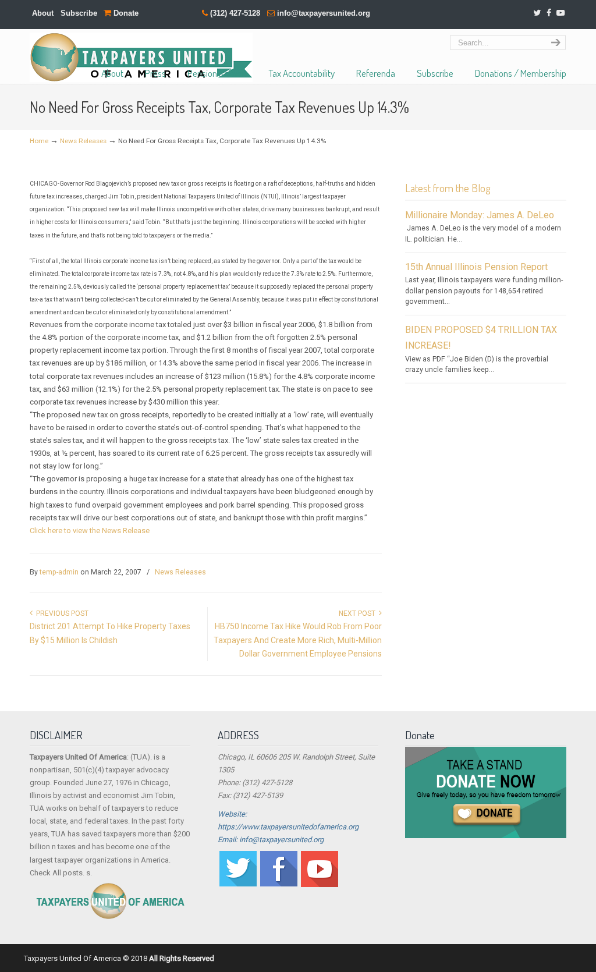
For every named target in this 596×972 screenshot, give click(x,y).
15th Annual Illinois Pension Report (476, 266)
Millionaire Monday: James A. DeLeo (479, 215)
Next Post (359, 613)
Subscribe (79, 13)
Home (39, 141)
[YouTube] (561, 13)
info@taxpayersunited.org (323, 13)
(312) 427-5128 (235, 13)
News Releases (83, 141)
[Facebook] (549, 13)
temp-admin (59, 572)
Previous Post (60, 613)
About (43, 13)
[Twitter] (536, 13)
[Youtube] (319, 884)
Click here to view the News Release (90, 530)
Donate (125, 13)
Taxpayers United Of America (141, 57)
